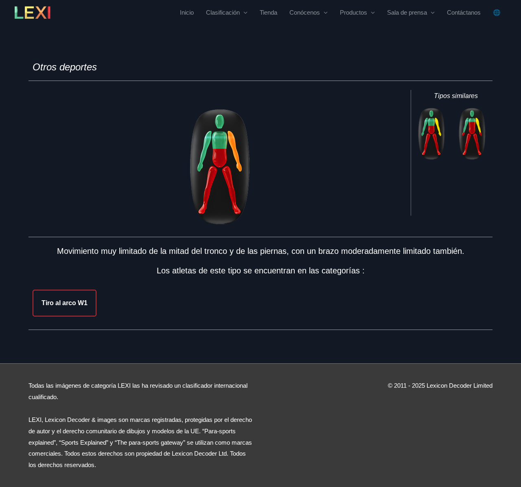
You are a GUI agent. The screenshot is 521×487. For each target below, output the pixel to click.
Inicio (187, 12)
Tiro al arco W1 (65, 302)
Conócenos (304, 12)
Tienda (268, 12)
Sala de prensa (407, 12)
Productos (353, 12)
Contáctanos (464, 12)
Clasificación (223, 12)
